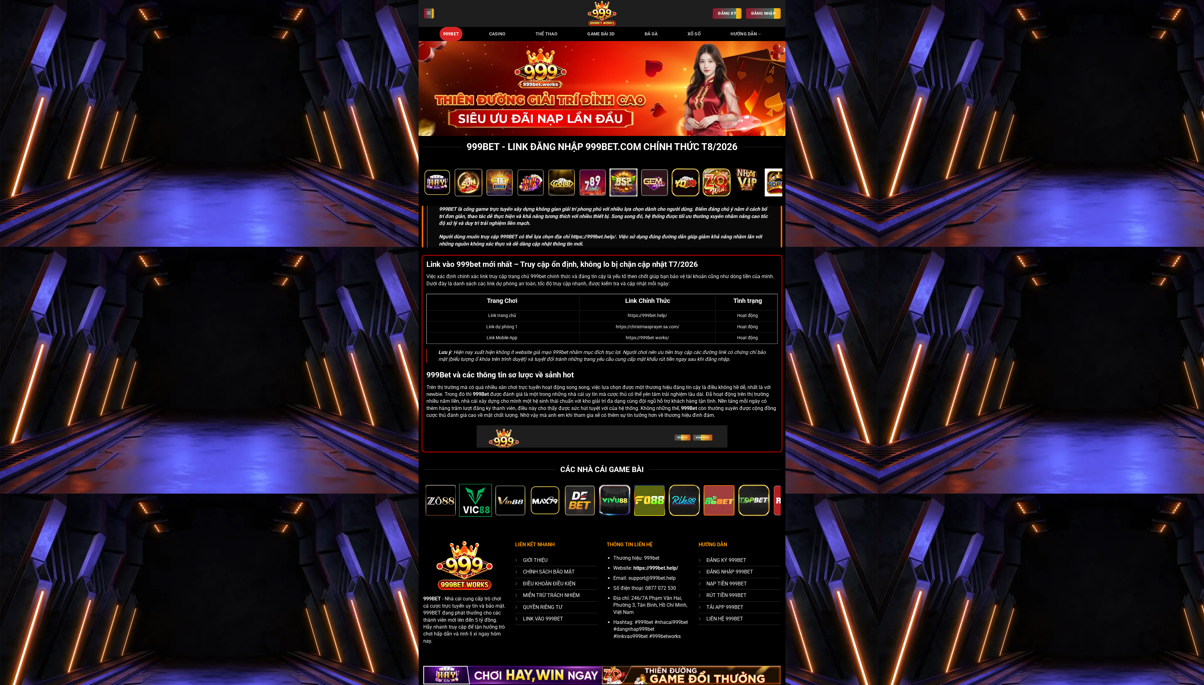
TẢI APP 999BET (724, 607)
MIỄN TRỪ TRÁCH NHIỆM (551, 595)
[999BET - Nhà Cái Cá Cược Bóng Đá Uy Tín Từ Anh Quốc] (602, 13)
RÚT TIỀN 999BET (726, 595)
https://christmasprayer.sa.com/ (647, 327)
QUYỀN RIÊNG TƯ (542, 607)
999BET (451, 34)
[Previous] (436, 186)
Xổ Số (694, 34)
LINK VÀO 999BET (543, 619)
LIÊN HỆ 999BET (724, 619)
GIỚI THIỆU (535, 560)
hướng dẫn (744, 34)
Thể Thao (546, 34)
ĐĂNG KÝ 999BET (726, 560)
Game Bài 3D (601, 34)
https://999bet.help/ (593, 237)
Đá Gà (651, 34)
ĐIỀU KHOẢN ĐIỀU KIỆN (549, 584)
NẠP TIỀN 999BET (726, 584)
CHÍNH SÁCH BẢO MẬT (549, 572)
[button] (429, 13)
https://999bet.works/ (647, 337)
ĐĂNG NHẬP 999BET (729, 572)
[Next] (767, 186)
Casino (497, 34)
